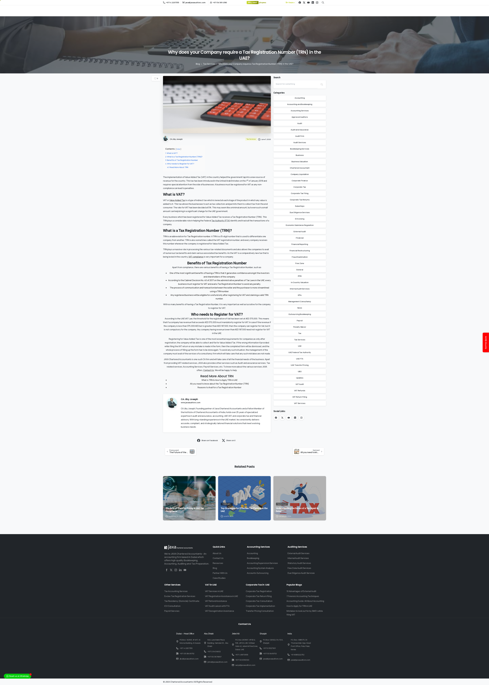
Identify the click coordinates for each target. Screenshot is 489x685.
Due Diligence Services (300, 212)
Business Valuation (299, 161)
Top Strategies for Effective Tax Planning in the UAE (244, 509)
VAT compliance (195, 256)
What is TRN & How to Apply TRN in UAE (219, 380)
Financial (300, 238)
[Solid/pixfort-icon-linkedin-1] (180, 570)
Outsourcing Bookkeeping (299, 314)
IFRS (300, 276)
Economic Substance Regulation (300, 225)
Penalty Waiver (299, 327)
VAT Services (299, 403)
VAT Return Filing (299, 397)
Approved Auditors (300, 117)
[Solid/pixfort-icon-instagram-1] (175, 570)
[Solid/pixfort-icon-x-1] (171, 570)
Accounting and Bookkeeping (299, 104)
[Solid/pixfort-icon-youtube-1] (185, 570)
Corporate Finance (300, 180)
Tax (299, 333)
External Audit (300, 231)
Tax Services (209, 63)
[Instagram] (317, 2)
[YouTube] (308, 2)
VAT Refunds (299, 390)
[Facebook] (300, 2)
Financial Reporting (299, 244)
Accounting (300, 98)
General (299, 269)
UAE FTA (299, 359)
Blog (198, 63)
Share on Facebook (209, 440)
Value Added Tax (177, 200)
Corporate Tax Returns (300, 199)
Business (300, 155)
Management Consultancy (299, 301)
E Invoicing (299, 219)
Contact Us (208, 370)
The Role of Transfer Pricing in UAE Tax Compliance (185, 509)
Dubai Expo (299, 206)
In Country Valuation (300, 282)
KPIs (300, 295)
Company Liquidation (300, 174)
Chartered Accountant (299, 168)
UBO (300, 371)
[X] (304, 2)
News (299, 308)
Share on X (230, 440)
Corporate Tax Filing (299, 193)
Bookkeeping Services (299, 149)
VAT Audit (300, 384)
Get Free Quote (486, 342)
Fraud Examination (300, 257)
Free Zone (299, 263)
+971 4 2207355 (172, 2)
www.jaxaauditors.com (190, 402)
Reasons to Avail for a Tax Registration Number (219, 387)
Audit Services (299, 142)
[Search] (322, 84)
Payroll (300, 320)
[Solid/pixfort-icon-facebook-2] (166, 570)
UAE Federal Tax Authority (299, 352)
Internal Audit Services (300, 289)
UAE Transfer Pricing (300, 365)
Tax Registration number (198, 236)
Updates (299, 378)
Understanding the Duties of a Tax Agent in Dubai (297, 509)
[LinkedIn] (313, 2)
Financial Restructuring (300, 250)
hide (178, 149)
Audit (299, 123)
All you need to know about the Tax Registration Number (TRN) (219, 383)
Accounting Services (300, 110)
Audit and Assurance (300, 130)
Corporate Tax (299, 187)
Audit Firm (299, 136)
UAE (299, 346)
